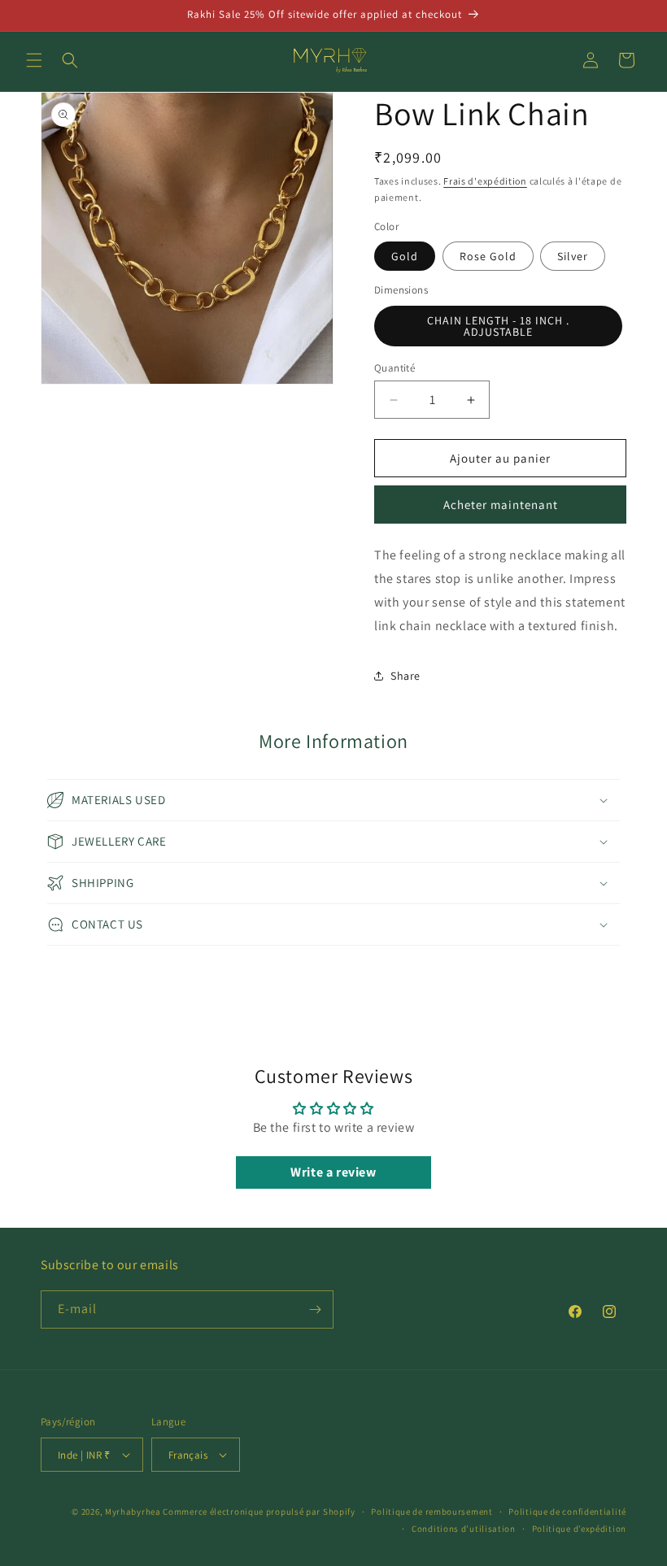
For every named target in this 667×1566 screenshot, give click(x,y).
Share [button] (405, 675)
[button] (34, 60)
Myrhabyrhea (133, 1511)
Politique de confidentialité (567, 1511)
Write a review (333, 1172)
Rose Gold (488, 256)
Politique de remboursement (431, 1511)
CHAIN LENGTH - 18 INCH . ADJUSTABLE (498, 326)
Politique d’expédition (579, 1528)
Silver (572, 256)
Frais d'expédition (485, 181)
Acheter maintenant (500, 504)
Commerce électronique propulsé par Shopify (259, 1511)
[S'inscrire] (315, 1309)
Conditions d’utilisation (464, 1528)
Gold (404, 256)
